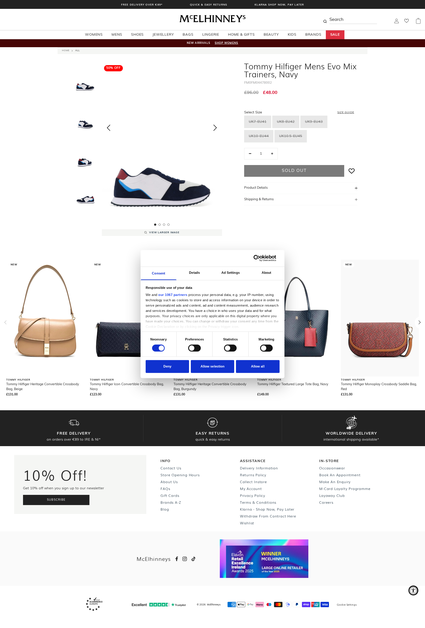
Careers (326, 502)
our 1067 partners (172, 295)
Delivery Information (259, 468)
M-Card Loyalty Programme (344, 488)
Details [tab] (194, 272)
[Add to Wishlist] (351, 171)
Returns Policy (253, 474)
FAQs (165, 488)
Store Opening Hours (179, 474)
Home (66, 50)
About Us (169, 481)
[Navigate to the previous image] (108, 127)
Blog (164, 509)
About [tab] (266, 272)
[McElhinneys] (212, 21)
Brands (313, 35)
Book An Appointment (339, 474)
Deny (167, 366)
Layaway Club (332, 495)
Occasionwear (332, 468)
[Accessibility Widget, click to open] (413, 590)
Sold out (294, 171)
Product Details (256, 188)
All (77, 50)
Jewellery (163, 35)
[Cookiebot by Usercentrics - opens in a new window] (260, 258)
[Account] (396, 22)
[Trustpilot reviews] (159, 605)
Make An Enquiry (335, 481)
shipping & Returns (259, 199)
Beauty (271, 35)
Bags (188, 35)
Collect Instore (253, 481)
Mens (117, 35)
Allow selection (213, 366)
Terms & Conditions (258, 502)
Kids (292, 35)
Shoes (137, 35)
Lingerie (210, 35)
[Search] (325, 19)
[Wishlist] (406, 22)
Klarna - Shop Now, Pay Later (267, 509)
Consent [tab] (158, 273)
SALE (335, 35)
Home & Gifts (241, 35)
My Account (251, 488)
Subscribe (56, 499)
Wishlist (247, 522)
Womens (94, 35)
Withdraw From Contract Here (268, 516)
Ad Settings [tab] (230, 272)
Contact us (170, 468)
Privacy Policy (252, 495)
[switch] (194, 348)
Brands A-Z (170, 502)
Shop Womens (226, 43)
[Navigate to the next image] (215, 128)
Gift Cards (169, 495)
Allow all (258, 366)
